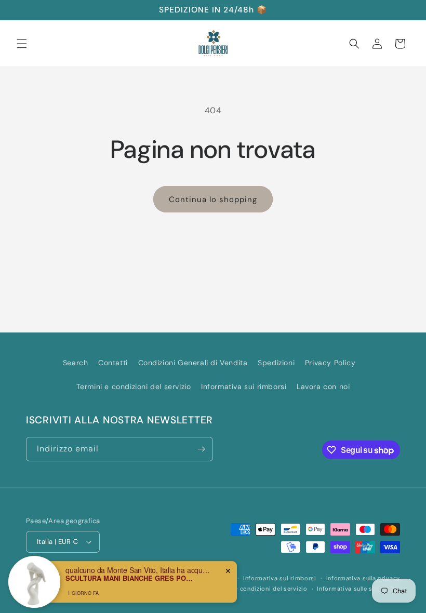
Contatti (113, 362)
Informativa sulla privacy (363, 578)
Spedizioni (276, 362)
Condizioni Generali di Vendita (193, 362)
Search (75, 362)
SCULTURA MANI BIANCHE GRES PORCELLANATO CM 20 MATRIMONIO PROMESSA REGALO (130, 575)
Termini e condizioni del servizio (133, 386)
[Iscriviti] (201, 449)
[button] (21, 43)
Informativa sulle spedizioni (358, 588)
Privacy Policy (330, 362)
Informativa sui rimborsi (243, 386)
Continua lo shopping (213, 199)
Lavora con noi (323, 386)
